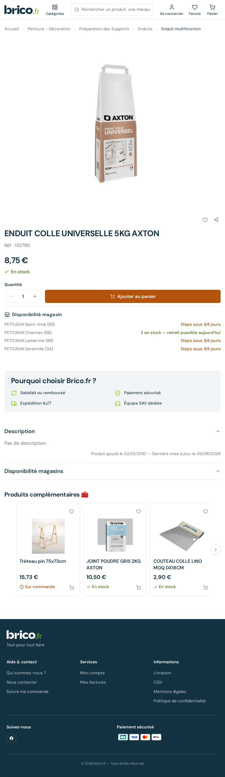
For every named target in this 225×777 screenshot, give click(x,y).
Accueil (11, 29)
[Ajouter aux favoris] (205, 219)
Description (19, 431)
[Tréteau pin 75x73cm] (48, 549)
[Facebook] (11, 738)
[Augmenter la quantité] (34, 296)
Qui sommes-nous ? (26, 673)
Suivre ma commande (28, 691)
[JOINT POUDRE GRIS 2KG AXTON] (115, 549)
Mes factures (93, 682)
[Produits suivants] (216, 550)
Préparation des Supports (104, 29)
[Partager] (216, 219)
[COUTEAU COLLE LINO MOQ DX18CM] (182, 549)
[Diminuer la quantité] (11, 296)
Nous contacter (22, 682)
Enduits (145, 29)
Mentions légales (170, 691)
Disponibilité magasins (33, 471)
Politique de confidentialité (180, 701)
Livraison (162, 673)
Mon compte (92, 673)
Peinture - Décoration (49, 29)
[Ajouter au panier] (71, 587)
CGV (158, 682)
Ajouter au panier (136, 296)
